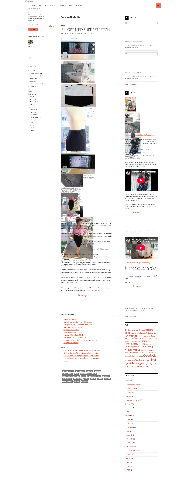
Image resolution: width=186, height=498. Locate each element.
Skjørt (107, 379)
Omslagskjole (138, 356)
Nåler (128, 462)
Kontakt (79, 5)
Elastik (89, 371)
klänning (149, 347)
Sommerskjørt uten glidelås (74, 335)
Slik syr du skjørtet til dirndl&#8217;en (78, 324)
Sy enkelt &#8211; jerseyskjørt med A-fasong (80, 340)
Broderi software (130, 388)
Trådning (130, 443)
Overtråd (130, 439)
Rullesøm (142, 360)
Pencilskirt (78, 379)
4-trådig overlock (132, 330)
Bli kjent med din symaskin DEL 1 (135, 76)
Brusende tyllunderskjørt (73, 327)
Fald (76, 373)
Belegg (142, 330)
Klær (39, 5)
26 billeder (140, 41)
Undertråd (130, 447)
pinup (86, 379)
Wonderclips (143, 366)
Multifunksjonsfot (134, 352)
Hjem (33, 5)
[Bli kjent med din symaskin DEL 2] (30, 41)
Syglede (147, 364)
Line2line (142, 349)
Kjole (143, 346)
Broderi (61, 5)
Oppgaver (128, 396)
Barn (128, 419)
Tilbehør (127, 458)
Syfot (128, 466)
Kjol (83, 376)
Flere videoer (130, 316)
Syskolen (31, 54)
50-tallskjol (80, 371)
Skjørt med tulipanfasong (73, 332)
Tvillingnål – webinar (93, 290)
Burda (138, 336)
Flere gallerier (131, 84)
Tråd (128, 470)
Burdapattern (146, 336)
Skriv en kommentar (132, 47)
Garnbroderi (129, 341)
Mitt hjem (53, 5)
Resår (93, 379)
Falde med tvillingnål (88, 373)
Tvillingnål (133, 367)
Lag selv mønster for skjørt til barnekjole (78, 322)
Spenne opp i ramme (133, 384)
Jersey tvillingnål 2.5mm (71, 376)
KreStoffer (131, 349)
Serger (100, 379)
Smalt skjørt (67, 381)
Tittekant (127, 367)
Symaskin (153, 364)
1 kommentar (87, 33)
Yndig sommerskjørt (71, 343)
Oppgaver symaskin (133, 400)
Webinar (85, 381)
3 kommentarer (138, 310)
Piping (133, 360)
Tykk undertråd (134, 450)
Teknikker (128, 454)
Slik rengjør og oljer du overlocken (137, 308)
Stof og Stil (138, 363)
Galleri (66, 33)
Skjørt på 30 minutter (71, 330)
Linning (149, 350)
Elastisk (98, 371)
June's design (149, 344)
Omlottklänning (129, 356)
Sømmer (129, 408)
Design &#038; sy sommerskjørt (75, 337)
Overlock (149, 355)
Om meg (71, 5)
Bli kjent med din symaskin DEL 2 (135, 45)
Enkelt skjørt (67, 373)
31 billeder (140, 73)
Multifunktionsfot (145, 352)
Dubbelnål (131, 338)
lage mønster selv (94, 376)
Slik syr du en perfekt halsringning (137, 230)
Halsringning (137, 341)
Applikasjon (130, 392)
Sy (125, 412)
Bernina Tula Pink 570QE (139, 333)
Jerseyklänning (138, 344)
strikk (77, 381)
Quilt (45, 5)
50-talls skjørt (68, 371)
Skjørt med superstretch (85, 29)
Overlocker (67, 379)
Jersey (145, 340)
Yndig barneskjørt (70, 319)
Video (132, 93)
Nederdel (106, 376)
